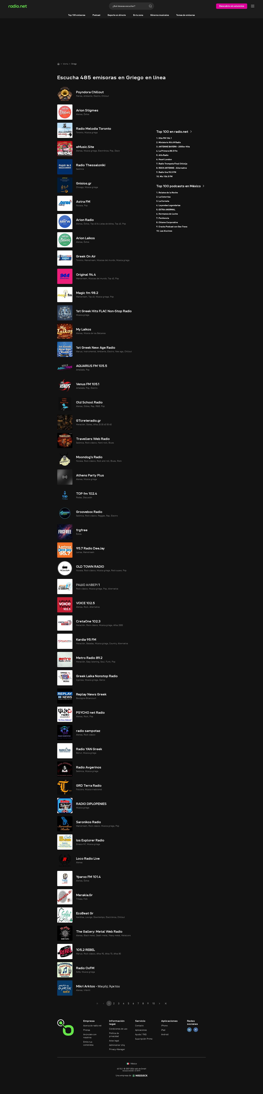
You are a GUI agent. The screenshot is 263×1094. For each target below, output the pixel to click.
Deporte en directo (117, 15)
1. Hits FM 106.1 (164, 138)
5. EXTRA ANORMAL (165, 210)
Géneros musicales (159, 15)
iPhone (164, 1026)
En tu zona (138, 15)
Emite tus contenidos (88, 1043)
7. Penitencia (162, 218)
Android (164, 1034)
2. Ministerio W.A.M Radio (168, 142)
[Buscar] (150, 6)
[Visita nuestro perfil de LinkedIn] (189, 1029)
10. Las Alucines (164, 231)
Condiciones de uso (118, 1029)
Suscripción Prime (143, 1039)
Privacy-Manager (117, 1049)
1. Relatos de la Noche (167, 193)
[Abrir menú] (252, 6)
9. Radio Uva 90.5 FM (166, 172)
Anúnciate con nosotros (89, 1036)
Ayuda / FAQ (140, 1034)
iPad (163, 1030)
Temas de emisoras (185, 15)
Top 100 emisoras (76, 15)
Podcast (96, 15)
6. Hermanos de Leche (167, 214)
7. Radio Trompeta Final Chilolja (171, 164)
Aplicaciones (141, 1030)
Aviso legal (114, 1041)
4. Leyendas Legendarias (168, 205)
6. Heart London (164, 159)
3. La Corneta (162, 201)
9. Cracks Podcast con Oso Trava (171, 227)
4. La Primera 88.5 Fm (166, 151)
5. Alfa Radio (162, 155)
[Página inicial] (58, 64)
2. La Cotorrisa (163, 197)
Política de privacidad (114, 1034)
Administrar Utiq (117, 1045)
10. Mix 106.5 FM (164, 176)
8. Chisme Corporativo (167, 222)
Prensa (86, 1030)
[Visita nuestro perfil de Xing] (196, 1029)
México (133, 1064)
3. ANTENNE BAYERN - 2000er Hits (173, 147)
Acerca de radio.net (92, 1026)
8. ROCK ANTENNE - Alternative (171, 168)
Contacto (139, 1026)
